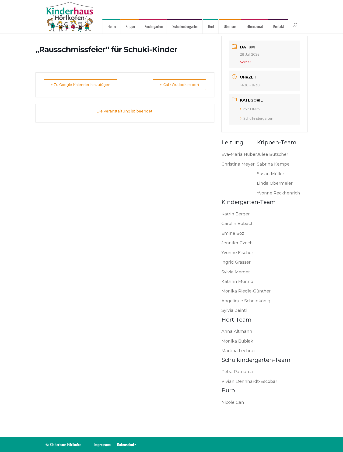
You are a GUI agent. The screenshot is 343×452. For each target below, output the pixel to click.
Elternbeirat (254, 26)
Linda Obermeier (275, 183)
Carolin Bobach (237, 223)
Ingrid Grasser (236, 262)
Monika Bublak (237, 341)
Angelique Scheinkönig (245, 300)
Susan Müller (270, 173)
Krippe (130, 26)
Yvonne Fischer (237, 252)
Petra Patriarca (237, 371)
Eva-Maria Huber (239, 154)
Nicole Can (232, 402)
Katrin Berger (235, 214)
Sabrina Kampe (273, 164)
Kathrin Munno (237, 281)
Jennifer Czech (237, 242)
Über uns (230, 26)
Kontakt (278, 26)
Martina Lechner (238, 350)
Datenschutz (126, 444)
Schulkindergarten (185, 26)
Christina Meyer (238, 164)
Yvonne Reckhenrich (278, 193)
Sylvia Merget (235, 272)
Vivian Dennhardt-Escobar (249, 381)
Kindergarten (154, 26)
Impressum (102, 444)
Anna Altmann (236, 331)
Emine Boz (232, 233)
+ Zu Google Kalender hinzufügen (80, 84)
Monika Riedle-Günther (246, 291)
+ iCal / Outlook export (179, 84)
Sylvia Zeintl (234, 310)
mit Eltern (251, 109)
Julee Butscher (272, 154)
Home (112, 26)
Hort (211, 26)
